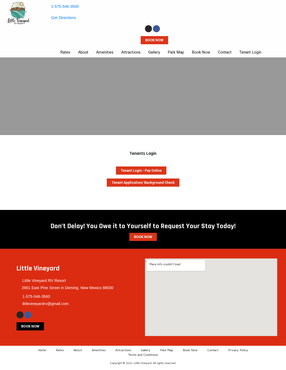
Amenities (104, 52)
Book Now (201, 52)
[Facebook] (156, 28)
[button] (154, 40)
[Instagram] (148, 28)
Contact (225, 52)
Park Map (176, 52)
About (83, 52)
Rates (65, 52)
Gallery (154, 52)
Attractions (130, 52)
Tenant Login (250, 52)
